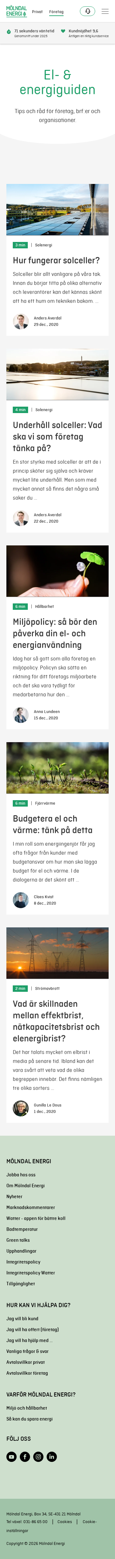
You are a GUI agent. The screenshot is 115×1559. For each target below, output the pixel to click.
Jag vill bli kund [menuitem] (22, 1319)
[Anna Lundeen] (21, 715)
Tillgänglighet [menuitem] (20, 1284)
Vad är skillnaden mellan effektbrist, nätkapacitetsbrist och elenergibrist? (56, 1021)
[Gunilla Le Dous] (21, 1108)
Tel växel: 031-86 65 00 (27, 1521)
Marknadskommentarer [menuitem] (30, 1207)
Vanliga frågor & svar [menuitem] (27, 1351)
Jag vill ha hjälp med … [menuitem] (29, 1340)
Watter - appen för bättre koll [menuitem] (35, 1218)
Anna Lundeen (47, 711)
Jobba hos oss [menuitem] (20, 1175)
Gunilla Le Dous (47, 1105)
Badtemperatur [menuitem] (22, 1229)
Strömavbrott (47, 988)
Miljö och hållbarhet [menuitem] (26, 1408)
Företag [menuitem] (56, 11)
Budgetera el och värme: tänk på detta (53, 824)
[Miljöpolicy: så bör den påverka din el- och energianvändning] (57, 571)
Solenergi (43, 245)
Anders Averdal (47, 318)
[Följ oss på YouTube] (11, 1457)
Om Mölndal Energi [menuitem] (25, 1186)
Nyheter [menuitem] (14, 1196)
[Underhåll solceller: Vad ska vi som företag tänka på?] (57, 374)
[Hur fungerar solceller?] (57, 210)
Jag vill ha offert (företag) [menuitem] (32, 1329)
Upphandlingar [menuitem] (21, 1251)
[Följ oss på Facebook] (25, 1457)
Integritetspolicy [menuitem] (23, 1262)
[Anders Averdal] (21, 321)
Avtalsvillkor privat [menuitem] (25, 1362)
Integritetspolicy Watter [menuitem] (30, 1273)
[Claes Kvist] (21, 900)
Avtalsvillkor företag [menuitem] (27, 1373)
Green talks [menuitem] (18, 1240)
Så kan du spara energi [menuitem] (29, 1419)
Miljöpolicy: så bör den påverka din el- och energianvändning (55, 633)
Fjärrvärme (45, 803)
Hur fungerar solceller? (56, 260)
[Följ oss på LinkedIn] (52, 1457)
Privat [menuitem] (37, 11)
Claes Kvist (44, 897)
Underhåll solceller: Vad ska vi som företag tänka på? (57, 436)
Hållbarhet (44, 606)
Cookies (64, 1521)
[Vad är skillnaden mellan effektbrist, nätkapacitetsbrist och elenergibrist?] (57, 953)
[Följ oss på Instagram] (38, 1457)
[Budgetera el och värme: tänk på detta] (57, 768)
